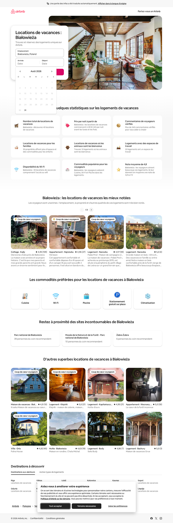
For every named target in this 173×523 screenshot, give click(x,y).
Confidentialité (36, 518)
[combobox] (40, 54)
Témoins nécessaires (86, 506)
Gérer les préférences (117, 506)
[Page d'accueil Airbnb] (18, 11)
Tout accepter (55, 506)
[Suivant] (91, 210)
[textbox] (27, 63)
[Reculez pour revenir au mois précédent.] (20, 71)
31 (25, 110)
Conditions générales (55, 518)
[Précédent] (82, 210)
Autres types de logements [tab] (51, 472)
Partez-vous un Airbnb (149, 11)
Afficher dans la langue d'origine (112, 3)
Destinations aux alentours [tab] (23, 472)
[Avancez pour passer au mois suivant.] (52, 71)
